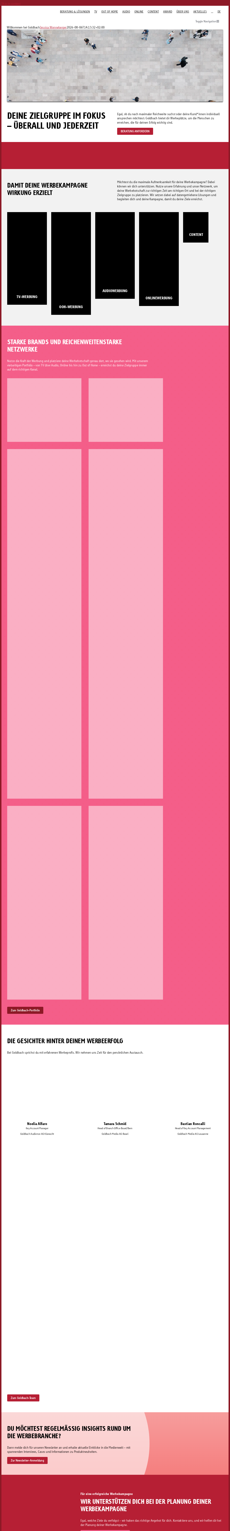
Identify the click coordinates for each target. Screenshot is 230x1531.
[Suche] (212, 11)
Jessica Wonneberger (53, 27)
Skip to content (10, 3)
